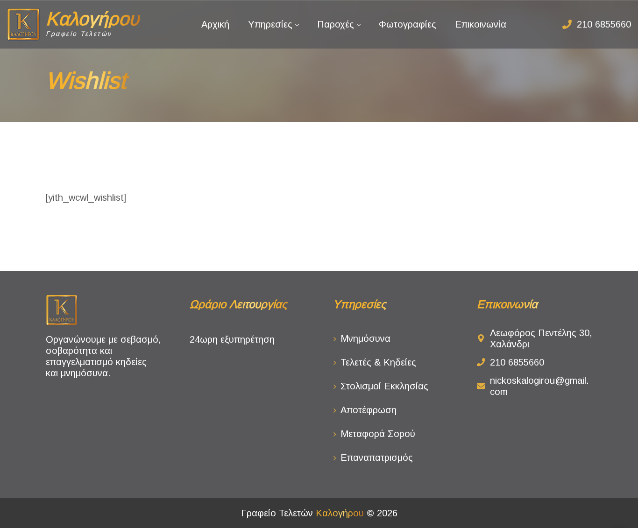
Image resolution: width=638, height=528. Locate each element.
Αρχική (215, 24)
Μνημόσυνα (365, 338)
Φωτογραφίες (407, 24)
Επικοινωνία (480, 24)
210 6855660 (604, 24)
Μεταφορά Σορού (377, 434)
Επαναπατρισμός (376, 457)
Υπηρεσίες (270, 24)
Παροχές (335, 24)
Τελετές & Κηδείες (378, 362)
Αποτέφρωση (368, 410)
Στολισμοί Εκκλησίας (384, 386)
